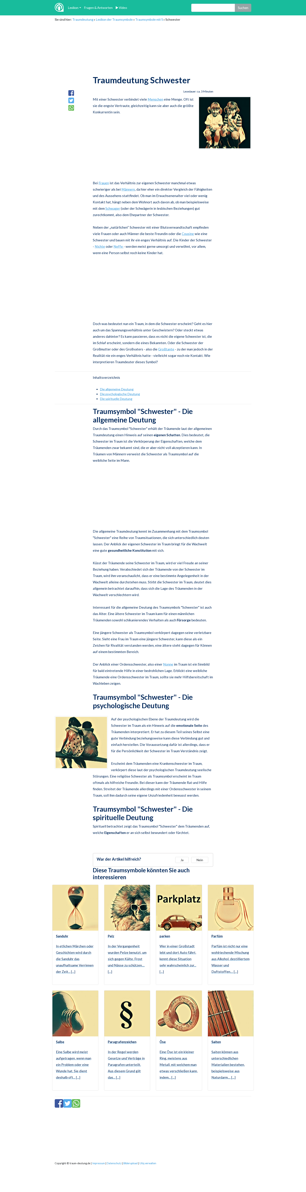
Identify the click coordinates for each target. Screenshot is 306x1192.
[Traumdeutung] (59, 8)
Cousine (188, 234)
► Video (121, 8)
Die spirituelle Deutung (116, 399)
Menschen (155, 99)
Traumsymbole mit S (149, 19)
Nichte (100, 246)
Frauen (104, 183)
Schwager (112, 208)
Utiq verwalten (148, 1163)
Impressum (98, 1163)
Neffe (119, 246)
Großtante (166, 349)
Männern (128, 189)
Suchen (243, 8)
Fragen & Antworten (98, 8)
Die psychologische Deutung (120, 394)
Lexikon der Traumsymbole (114, 19)
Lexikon (73, 8)
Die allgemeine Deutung (117, 389)
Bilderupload (130, 1163)
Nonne (168, 664)
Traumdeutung (82, 19)
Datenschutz (114, 1163)
